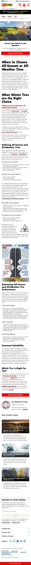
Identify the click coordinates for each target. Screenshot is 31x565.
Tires (15, 16)
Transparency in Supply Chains (9, 552)
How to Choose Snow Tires (9, 132)
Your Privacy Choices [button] (7, 554)
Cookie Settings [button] (6, 553)
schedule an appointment (9, 386)
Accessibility (23, 552)
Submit (15, 515)
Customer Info (6, 532)
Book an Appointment (23, 1)
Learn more (20, 12)
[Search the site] (20, 4)
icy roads (24, 111)
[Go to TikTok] (24, 541)
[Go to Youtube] (17, 541)
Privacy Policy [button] (5, 522)
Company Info (6, 528)
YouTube (25, 409)
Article (9, 16)
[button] (7, 8)
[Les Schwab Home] (6, 4)
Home (3, 16)
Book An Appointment (15, 53)
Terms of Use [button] (16, 522)
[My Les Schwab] (24, 4)
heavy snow (15, 111)
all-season (14, 154)
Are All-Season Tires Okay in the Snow (13, 198)
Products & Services (8, 536)
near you (11, 389)
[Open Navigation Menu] (28, 5)
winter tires (13, 377)
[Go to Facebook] (10, 541)
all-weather (22, 154)
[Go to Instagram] (21, 541)
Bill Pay (6, 1)
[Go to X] (14, 541)
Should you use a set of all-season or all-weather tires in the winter (14, 106)
